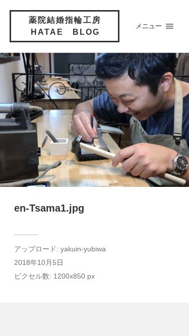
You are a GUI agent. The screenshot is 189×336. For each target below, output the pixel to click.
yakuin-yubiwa (83, 249)
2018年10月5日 (39, 262)
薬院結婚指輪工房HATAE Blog (65, 26)
